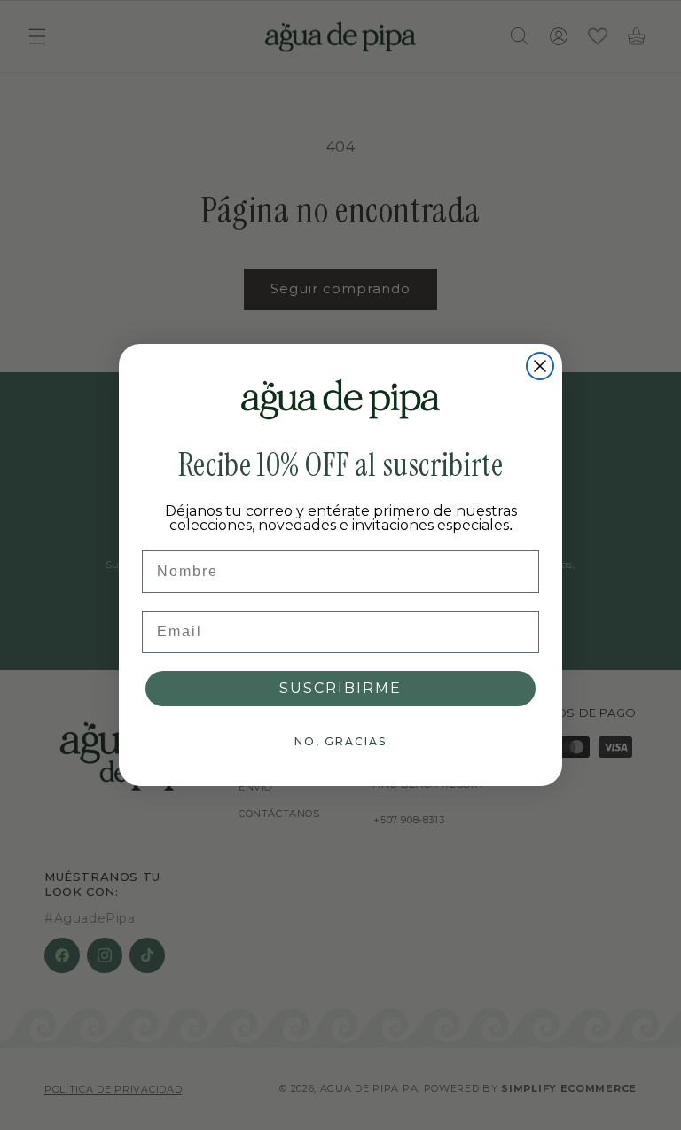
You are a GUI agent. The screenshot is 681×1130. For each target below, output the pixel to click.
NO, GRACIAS (340, 741)
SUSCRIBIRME (340, 688)
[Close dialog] (540, 366)
